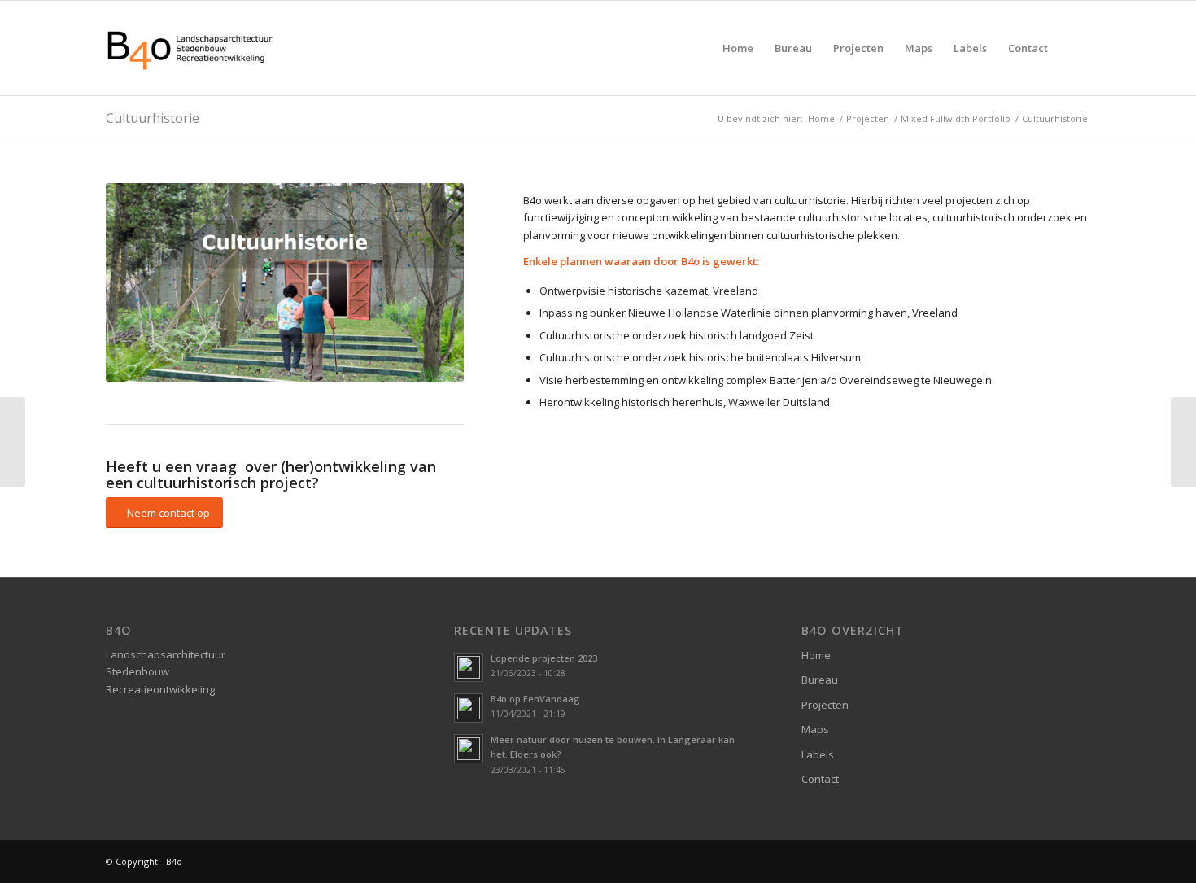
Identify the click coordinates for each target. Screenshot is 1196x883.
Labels (817, 754)
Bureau (819, 679)
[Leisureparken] (12, 442)
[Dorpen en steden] (1183, 442)
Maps (815, 729)
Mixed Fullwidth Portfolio (955, 118)
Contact (820, 779)
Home (821, 118)
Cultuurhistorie (152, 118)
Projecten (867, 118)
